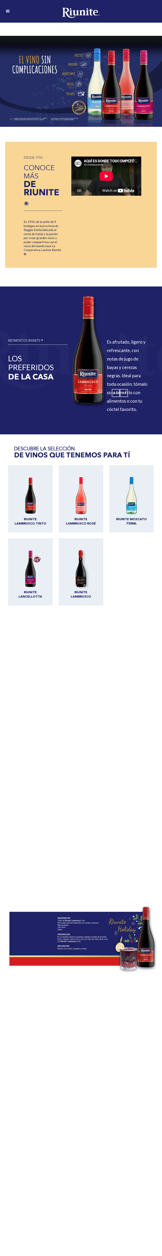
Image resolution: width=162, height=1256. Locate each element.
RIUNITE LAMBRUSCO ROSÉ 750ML (81, 523)
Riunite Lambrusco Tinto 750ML (30, 523)
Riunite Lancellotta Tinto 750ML (30, 596)
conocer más (36, 668)
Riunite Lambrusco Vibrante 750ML (81, 596)
